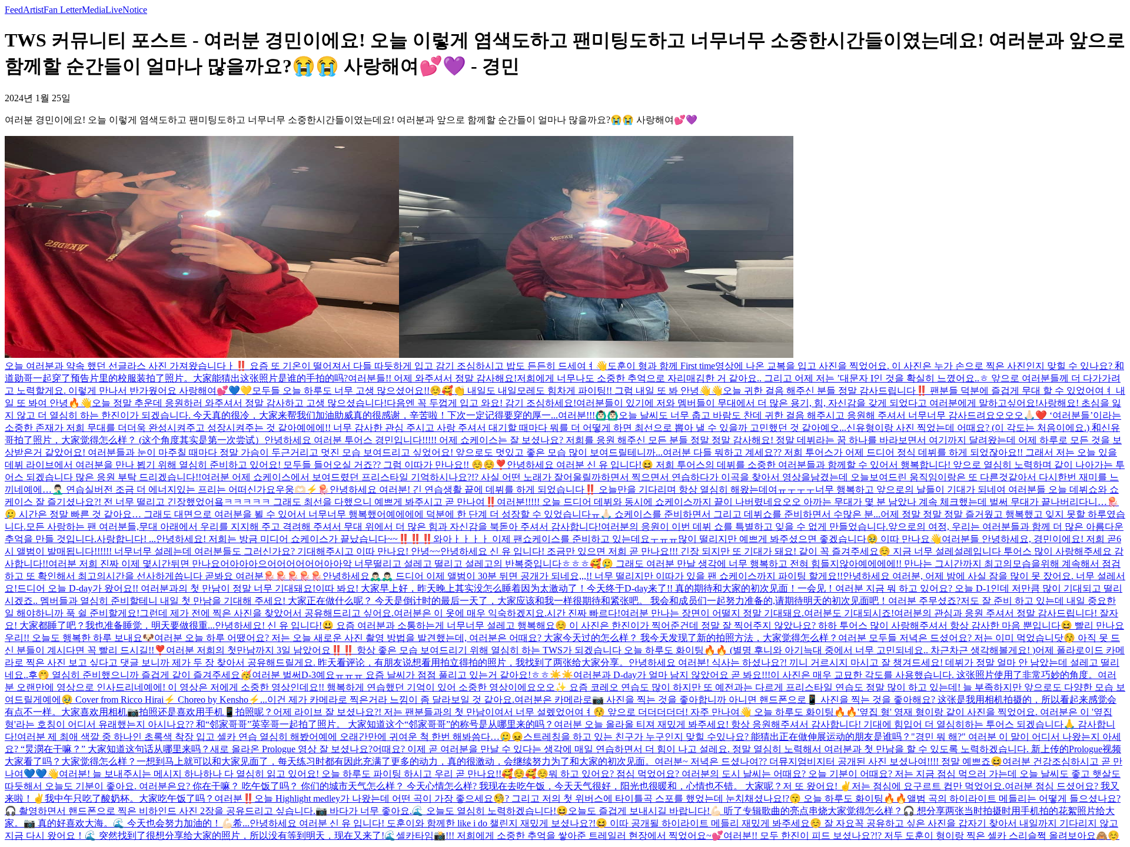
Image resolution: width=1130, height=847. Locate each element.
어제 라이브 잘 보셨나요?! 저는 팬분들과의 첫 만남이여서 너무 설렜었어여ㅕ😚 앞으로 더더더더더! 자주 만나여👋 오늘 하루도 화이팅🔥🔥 (565, 712)
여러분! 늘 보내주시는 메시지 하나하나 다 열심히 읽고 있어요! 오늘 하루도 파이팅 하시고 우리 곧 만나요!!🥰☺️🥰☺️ (304, 774)
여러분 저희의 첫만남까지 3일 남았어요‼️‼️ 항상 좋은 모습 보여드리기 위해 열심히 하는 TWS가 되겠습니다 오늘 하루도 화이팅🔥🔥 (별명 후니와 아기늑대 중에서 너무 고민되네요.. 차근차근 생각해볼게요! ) (600, 650)
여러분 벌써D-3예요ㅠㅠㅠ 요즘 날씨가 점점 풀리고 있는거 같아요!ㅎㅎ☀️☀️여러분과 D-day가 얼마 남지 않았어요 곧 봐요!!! (511, 675)
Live (113, 10)
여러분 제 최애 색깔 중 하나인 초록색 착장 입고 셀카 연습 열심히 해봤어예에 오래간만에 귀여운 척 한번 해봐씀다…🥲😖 (270, 737)
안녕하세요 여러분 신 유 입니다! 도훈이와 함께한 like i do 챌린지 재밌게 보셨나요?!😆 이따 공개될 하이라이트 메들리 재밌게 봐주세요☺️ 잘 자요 (552, 823)
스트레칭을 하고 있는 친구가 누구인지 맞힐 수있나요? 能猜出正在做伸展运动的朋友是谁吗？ (717, 737)
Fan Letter (63, 10)
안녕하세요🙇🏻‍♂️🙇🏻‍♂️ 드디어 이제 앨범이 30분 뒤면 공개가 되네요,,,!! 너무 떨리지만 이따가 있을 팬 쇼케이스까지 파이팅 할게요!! (583, 576)
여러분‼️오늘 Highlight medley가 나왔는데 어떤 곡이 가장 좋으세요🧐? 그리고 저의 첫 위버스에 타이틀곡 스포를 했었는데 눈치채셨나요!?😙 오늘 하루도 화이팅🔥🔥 (560, 798)
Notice (134, 10)
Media (93, 10)
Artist (33, 10)
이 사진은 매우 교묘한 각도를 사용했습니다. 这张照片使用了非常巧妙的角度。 (934, 675)
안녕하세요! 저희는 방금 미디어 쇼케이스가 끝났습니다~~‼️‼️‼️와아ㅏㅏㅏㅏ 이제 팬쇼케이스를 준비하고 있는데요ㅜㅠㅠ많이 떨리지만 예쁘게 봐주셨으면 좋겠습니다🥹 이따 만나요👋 (549, 539)
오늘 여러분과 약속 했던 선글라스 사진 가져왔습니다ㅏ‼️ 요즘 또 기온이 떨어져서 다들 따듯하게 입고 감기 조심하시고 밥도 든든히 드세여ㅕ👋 (306, 366)
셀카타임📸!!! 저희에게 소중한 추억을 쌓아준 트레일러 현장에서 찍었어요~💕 (559, 836)
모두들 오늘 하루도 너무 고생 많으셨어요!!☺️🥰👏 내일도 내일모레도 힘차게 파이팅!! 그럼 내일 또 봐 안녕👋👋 (487, 391)
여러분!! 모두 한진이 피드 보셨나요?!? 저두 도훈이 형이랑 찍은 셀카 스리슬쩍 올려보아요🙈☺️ (921, 836)
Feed (14, 10)
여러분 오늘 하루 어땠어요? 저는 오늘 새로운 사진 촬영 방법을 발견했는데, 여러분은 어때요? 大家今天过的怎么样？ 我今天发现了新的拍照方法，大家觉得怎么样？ (496, 638)
